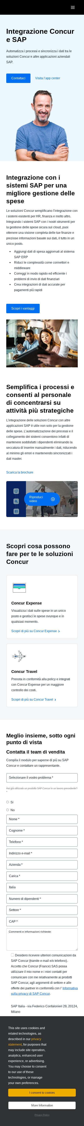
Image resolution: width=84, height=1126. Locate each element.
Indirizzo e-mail (17, 851)
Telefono (12, 839)
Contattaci (18, 78)
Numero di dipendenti (22, 896)
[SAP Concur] (24, 7)
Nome (10, 816)
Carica (11, 873)
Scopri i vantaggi (23, 308)
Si (12, 802)
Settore (11, 907)
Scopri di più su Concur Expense (34, 631)
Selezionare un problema (24, 775)
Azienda (12, 862)
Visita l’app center (47, 78)
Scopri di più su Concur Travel (32, 699)
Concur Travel (24, 671)
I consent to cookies (42, 1092)
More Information (42, 1105)
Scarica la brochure (19, 472)
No (13, 810)
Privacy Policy (42, 1115)
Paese (10, 885)
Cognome (13, 828)
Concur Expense (26, 603)
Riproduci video (36, 499)
